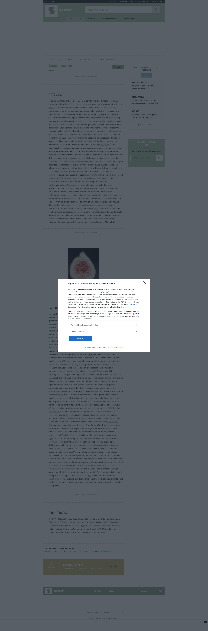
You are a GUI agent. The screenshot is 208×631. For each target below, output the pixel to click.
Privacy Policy (117, 347)
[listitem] (104, 325)
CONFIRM (80, 339)
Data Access (104, 347)
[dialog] (104, 315)
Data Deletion (90, 347)
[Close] (145, 283)
